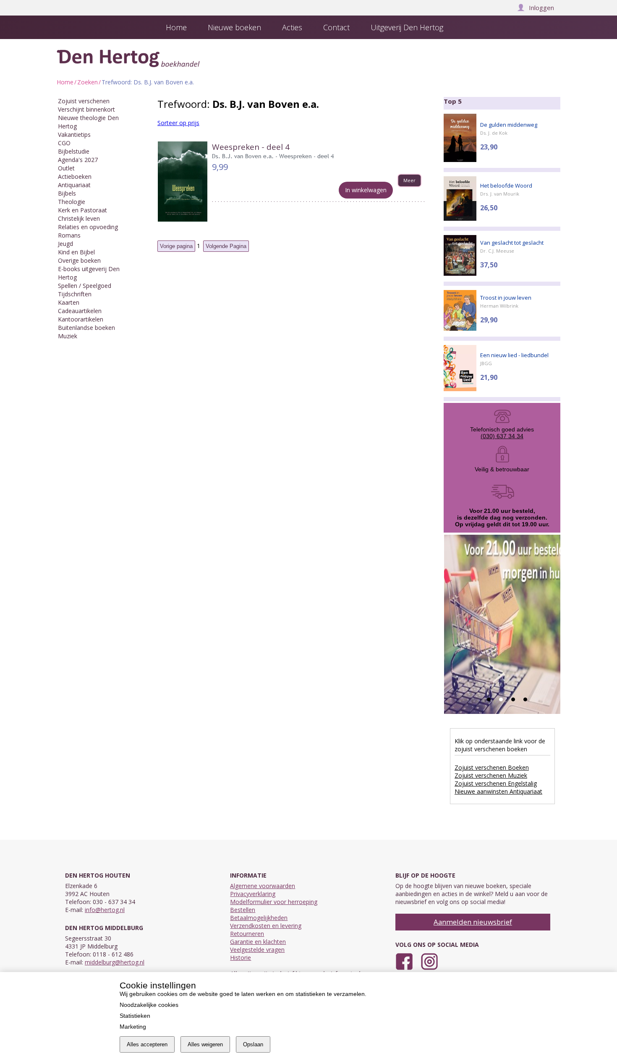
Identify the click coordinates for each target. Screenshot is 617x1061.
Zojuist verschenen (84, 101)
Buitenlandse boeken (86, 328)
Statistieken (135, 1015)
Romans (69, 235)
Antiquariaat (74, 185)
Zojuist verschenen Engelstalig (496, 783)
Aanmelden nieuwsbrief (473, 922)
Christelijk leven (79, 218)
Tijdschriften (75, 294)
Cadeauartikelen (80, 311)
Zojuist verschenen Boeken (492, 767)
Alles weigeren (205, 1044)
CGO (64, 143)
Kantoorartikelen (80, 319)
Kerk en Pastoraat (82, 210)
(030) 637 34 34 (502, 436)
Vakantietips (74, 135)
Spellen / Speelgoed (84, 286)
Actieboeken (75, 176)
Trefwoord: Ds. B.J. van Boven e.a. (148, 82)
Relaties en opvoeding (88, 227)
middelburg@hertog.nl (114, 962)
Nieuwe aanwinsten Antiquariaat (498, 791)
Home (65, 82)
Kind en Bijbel (76, 252)
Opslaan (253, 1044)
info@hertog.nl (105, 910)
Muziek (67, 336)
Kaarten (68, 302)
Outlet (66, 168)
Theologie (71, 202)
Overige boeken (79, 260)
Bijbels (67, 193)
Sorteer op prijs (178, 123)
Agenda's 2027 (78, 160)
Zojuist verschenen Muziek (491, 775)
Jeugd (65, 244)
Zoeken (87, 82)
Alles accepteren (147, 1044)
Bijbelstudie (73, 151)
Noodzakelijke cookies (149, 1004)
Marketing (133, 1026)
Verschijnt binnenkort (86, 109)
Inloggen (541, 7)
